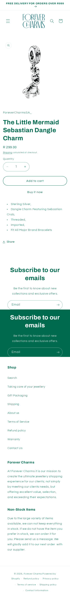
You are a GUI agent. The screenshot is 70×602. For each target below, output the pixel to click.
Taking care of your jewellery (26, 386)
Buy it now (35, 192)
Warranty (13, 439)
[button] (8, 21)
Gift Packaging (17, 395)
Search (12, 378)
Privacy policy (50, 579)
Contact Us (14, 448)
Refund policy (16, 430)
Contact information (36, 590)
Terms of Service (18, 421)
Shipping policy (48, 585)
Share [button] (11, 241)
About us (13, 413)
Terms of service (26, 585)
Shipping (7, 152)
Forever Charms (33, 574)
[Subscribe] (58, 305)
